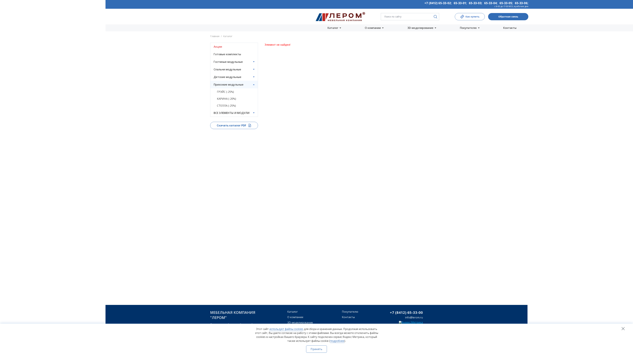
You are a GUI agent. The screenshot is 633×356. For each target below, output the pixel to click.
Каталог (292, 311)
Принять (316, 349)
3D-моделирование (300, 322)
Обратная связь (508, 16)
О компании (295, 317)
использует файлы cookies (286, 329)
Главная (214, 36)
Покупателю (350, 311)
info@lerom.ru (414, 317)
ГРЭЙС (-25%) (225, 92)
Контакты (509, 28)
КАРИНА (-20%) (226, 99)
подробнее (337, 341)
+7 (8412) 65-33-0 (405, 312)
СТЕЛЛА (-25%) (226, 105)
